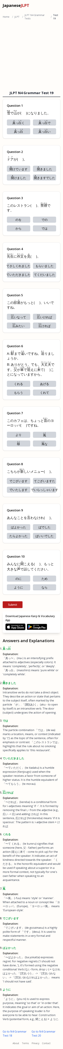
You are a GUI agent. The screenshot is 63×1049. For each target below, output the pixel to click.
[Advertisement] (31, 56)
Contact (46, 1043)
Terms (25, 1043)
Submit (12, 605)
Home (6, 16)
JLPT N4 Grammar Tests (35, 16)
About (16, 1043)
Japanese (16, 5)
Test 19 (55, 16)
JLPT (16, 16)
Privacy (35, 1043)
